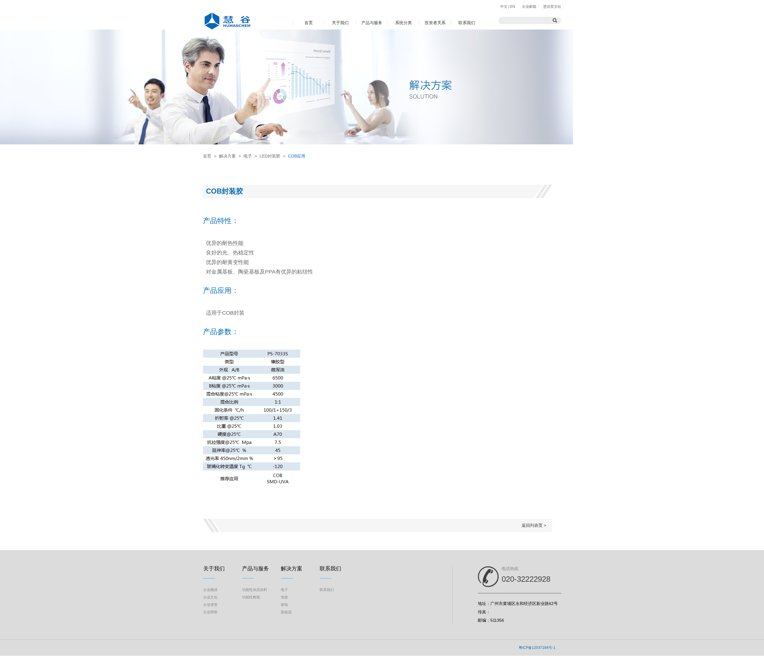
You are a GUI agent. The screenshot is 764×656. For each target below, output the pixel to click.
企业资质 (210, 605)
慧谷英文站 (552, 6)
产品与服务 (371, 22)
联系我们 (466, 22)
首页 (308, 22)
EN (512, 6)
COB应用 (296, 156)
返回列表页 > (534, 525)
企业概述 (210, 590)
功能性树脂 (251, 597)
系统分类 (403, 22)
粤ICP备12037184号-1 (537, 648)
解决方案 (227, 156)
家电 (284, 605)
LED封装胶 (270, 156)
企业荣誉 (210, 612)
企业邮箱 (529, 6)
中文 (504, 6)
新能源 (286, 612)
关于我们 (340, 22)
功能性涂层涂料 (254, 590)
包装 (284, 597)
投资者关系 (435, 22)
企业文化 (210, 597)
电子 (248, 156)
